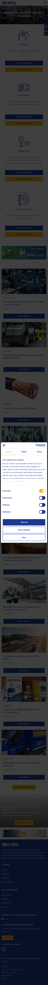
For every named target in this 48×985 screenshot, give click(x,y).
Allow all (24, 522)
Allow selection (24, 530)
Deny (24, 537)
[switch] (42, 498)
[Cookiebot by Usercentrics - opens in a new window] (35, 445)
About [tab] (39, 452)
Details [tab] (24, 452)
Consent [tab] (8, 452)
